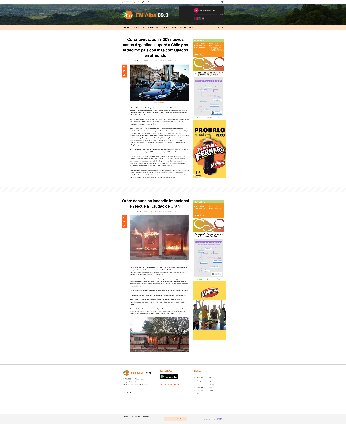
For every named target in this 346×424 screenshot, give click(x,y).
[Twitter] (218, 28)
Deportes (182, 27)
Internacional (153, 27)
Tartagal (136, 27)
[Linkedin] (131, 392)
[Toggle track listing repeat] (203, 18)
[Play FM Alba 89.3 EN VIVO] (196, 10)
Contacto (214, 2)
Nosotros (205, 2)
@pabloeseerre (161, 102)
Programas (194, 2)
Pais (143, 27)
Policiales (165, 27)
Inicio (186, 2)
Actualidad (126, 27)
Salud (174, 27)
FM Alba (139, 60)
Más (190, 27)
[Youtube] (222, 28)
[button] (222, 2)
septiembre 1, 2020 (148, 60)
